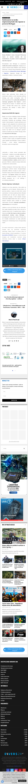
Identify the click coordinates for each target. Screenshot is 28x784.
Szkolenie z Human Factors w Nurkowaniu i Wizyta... (19, 640)
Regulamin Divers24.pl (6, 698)
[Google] (24, 770)
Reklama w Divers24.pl (6, 690)
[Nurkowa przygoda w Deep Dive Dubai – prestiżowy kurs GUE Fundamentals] (20, 619)
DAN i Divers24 (4, 682)
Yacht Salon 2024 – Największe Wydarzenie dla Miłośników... (12, 604)
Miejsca (3, 710)
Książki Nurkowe (5, 722)
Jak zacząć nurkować (6, 712)
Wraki (9, 17)
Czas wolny (3, 732)
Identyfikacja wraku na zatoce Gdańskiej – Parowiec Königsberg (7, 581)
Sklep (13, 1)
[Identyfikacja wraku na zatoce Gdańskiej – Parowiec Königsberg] (8, 575)
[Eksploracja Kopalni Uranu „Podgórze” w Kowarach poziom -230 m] (20, 559)
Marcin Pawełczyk (7, 25)
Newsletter (8, 1)
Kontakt (2, 700)
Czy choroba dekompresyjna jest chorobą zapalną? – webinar (14, 298)
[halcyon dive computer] (14, 494)
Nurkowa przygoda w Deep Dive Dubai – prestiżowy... (19, 626)
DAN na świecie (4, 678)
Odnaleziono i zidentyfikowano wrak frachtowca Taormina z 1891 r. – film (14, 307)
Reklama (2, 1)
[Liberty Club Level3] (12, 520)
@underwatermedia (14, 441)
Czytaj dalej (14, 782)
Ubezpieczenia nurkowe (6, 668)
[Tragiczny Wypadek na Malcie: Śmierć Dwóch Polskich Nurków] (8, 619)
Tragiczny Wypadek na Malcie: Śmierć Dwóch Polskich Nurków (7, 626)
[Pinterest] (20, 770)
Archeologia (4, 738)
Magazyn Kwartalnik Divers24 (22, 2)
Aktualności (5, 17)
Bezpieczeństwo (5, 680)
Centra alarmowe (5, 676)
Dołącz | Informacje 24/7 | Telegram (15, 270)
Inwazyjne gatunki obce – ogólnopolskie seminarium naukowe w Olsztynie (12, 365)
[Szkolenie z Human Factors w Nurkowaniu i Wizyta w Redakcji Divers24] (20, 633)
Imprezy (3, 718)
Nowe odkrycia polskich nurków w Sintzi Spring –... (13, 546)
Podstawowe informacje (7, 666)
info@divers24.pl (18, 766)
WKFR (9, 279)
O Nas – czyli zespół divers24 (8, 694)
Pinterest (5, 407)
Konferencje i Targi (5, 720)
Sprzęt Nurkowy (4, 745)
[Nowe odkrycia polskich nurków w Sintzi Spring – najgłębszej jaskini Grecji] (14, 536)
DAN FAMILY (3, 670)
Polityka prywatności (6, 692)
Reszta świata (4, 742)
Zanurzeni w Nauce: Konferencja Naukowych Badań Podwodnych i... (19, 582)
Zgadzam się (22, 780)
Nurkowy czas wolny (6, 734)
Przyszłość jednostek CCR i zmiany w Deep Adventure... (7, 640)
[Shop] (6, 4)
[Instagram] (16, 770)
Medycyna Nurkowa (5, 714)
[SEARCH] (24, 448)
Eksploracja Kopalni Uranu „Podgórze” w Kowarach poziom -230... (19, 566)
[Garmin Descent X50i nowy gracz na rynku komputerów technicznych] (8, 559)
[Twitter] (12, 770)
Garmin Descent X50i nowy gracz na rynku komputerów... (7, 566)
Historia (3, 674)
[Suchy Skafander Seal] (14, 91)
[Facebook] (8, 770)
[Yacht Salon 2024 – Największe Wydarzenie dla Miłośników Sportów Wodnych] (14, 594)
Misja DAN (3, 672)
